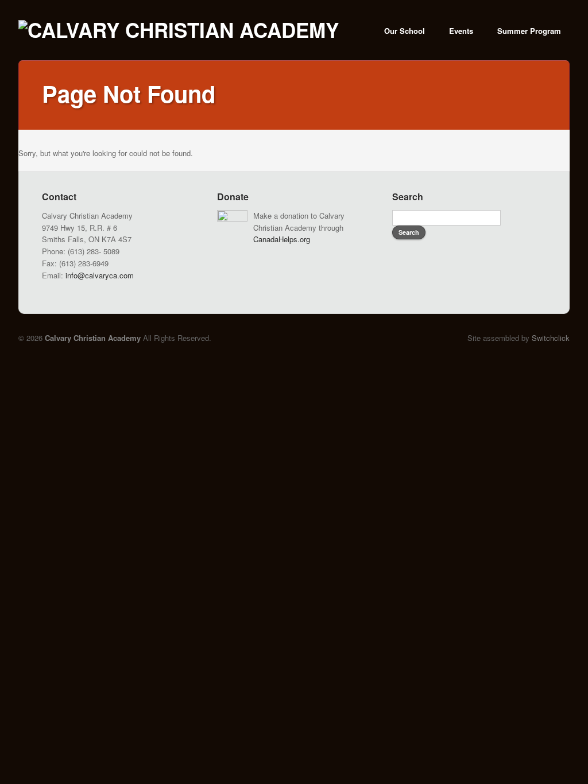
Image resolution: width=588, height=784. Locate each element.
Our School (404, 30)
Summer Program (529, 30)
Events (461, 30)
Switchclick (551, 337)
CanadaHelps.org (281, 239)
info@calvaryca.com (99, 275)
